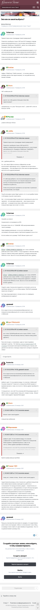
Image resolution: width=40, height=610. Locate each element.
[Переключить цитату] (4, 96)
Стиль (5, 603)
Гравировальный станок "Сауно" (21, 26)
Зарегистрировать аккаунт (20, 564)
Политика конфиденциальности (20, 603)
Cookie (34, 603)
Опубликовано (15, 34)
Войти (20, 577)
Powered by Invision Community (20, 607)
